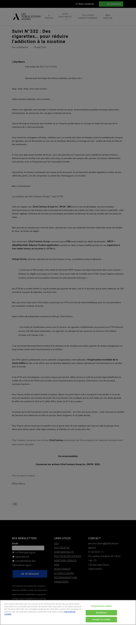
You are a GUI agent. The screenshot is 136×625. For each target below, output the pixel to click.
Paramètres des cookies (101, 606)
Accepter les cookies (101, 619)
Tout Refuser (101, 613)
